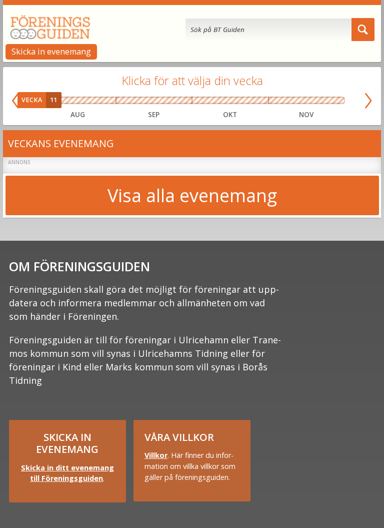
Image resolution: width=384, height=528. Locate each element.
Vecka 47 (316, 100)
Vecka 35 (108, 100)
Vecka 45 (278, 100)
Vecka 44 (260, 100)
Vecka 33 (78, 100)
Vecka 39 (182, 100)
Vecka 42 (230, 100)
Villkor (156, 455)
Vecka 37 (144, 100)
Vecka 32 (62, 100)
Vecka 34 (93, 100)
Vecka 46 (297, 100)
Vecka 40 (200, 100)
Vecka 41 (215, 100)
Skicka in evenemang (51, 51)
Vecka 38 (163, 100)
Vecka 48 (335, 100)
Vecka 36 (125, 100)
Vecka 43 (246, 100)
